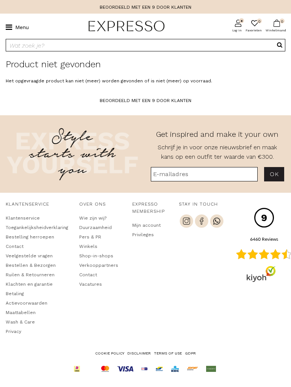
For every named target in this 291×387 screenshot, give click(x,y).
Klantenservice (23, 218)
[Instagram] (186, 222)
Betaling (15, 293)
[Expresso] (123, 26)
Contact (14, 246)
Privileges (143, 234)
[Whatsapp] (216, 222)
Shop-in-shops (96, 256)
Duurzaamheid (95, 227)
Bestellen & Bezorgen (31, 265)
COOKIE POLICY (109, 353)
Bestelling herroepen (30, 237)
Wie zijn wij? (92, 218)
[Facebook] (201, 222)
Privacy (13, 331)
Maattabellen (21, 312)
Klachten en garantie (29, 284)
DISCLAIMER (139, 353)
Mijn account (146, 225)
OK (274, 174)
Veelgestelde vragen (29, 256)
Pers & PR (90, 237)
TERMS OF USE (168, 353)
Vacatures (90, 284)
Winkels (88, 246)
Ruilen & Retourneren (30, 274)
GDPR (190, 353)
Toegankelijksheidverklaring (35, 227)
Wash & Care (20, 322)
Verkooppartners (98, 265)
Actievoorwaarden (26, 303)
